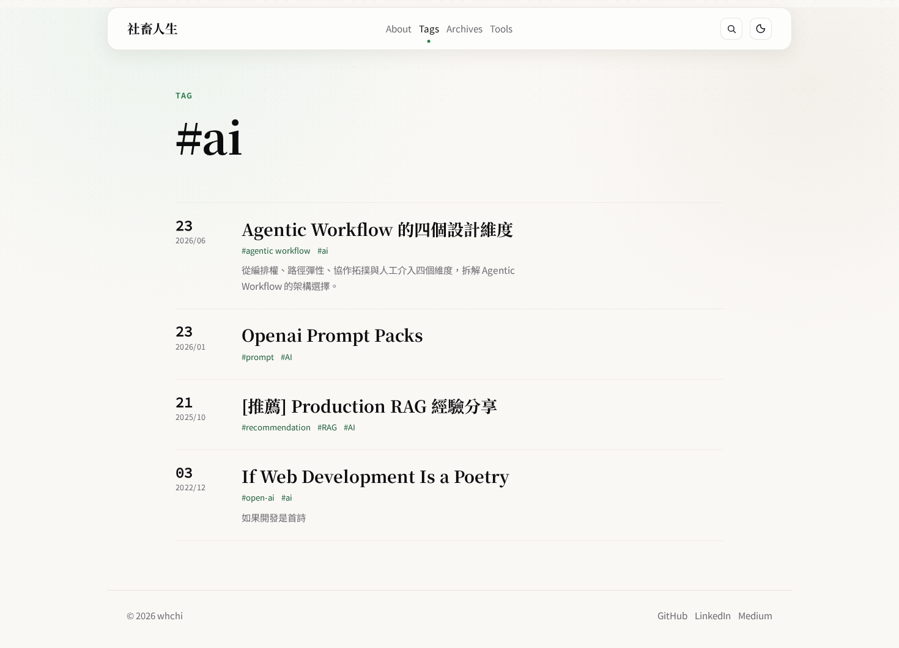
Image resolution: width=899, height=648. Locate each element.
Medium (755, 615)
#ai (322, 250)
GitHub (672, 615)
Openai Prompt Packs (332, 335)
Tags (429, 28)
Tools (501, 28)
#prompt (258, 357)
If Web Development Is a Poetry (375, 476)
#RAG (327, 427)
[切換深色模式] (761, 29)
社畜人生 (152, 28)
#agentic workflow (276, 250)
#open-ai (258, 497)
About (399, 28)
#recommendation (276, 427)
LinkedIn (713, 615)
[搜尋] (731, 29)
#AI (286, 357)
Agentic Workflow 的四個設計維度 (377, 229)
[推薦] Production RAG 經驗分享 (369, 406)
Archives (464, 28)
